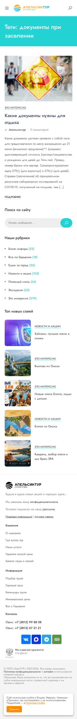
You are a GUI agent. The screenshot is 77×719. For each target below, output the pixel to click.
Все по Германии (19, 257)
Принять (14, 709)
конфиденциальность (44, 502)
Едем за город (18, 265)
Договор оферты (43, 516)
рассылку (49, 509)
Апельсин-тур (17, 130)
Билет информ (18, 249)
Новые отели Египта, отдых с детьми (53, 396)
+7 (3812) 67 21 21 (28, 628)
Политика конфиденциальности (22, 671)
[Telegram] (46, 639)
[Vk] (26, 639)
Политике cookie (35, 703)
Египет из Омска (46, 426)
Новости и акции (19, 273)
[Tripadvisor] (56, 639)
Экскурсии (15, 290)
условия (48, 671)
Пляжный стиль (19, 282)
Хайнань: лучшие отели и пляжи (52, 336)
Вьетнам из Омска (47, 366)
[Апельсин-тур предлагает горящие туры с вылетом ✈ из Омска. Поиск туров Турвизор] (31, 7)
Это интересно (15, 108)
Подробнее (13, 197)
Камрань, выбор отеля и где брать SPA (51, 456)
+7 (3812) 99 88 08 (28, 622)
